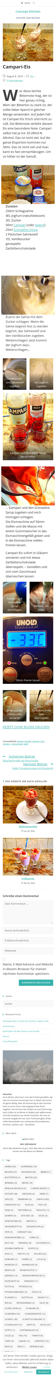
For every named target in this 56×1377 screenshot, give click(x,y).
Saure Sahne (13, 1308)
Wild (9, 1346)
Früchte (42, 1210)
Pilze (36, 1292)
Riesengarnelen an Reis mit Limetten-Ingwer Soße (26, 1021)
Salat (44, 1303)
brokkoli (11, 1183)
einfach (36, 741)
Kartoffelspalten (10, 1041)
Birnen (46, 1172)
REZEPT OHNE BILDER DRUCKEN (26, 727)
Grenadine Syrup (26, 230)
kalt (42, 741)
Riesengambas (26, 1303)
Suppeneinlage (29, 1330)
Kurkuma (11, 1259)
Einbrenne (25, 1199)
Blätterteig (12, 1177)
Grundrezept (13, 1226)
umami (24, 1341)
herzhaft (24, 1232)
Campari (20, 225)
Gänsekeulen (35, 1226)
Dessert (27, 741)
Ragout (43, 1297)
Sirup (25, 744)
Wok (21, 1346)
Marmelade (29, 1264)
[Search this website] (28, 1003)
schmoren (12, 1313)
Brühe (27, 1183)
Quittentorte (9, 1026)
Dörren (6, 1036)
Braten (31, 1177)
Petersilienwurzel (16, 1292)
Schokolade (17, 744)
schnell (6, 744)
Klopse (33, 1248)
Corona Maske (40, 1188)
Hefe (9, 1232)
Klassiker (43, 1243)
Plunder (11, 1297)
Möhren (11, 1275)
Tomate (37, 1335)
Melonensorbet (28, 826)
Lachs (41, 1259)
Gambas (10, 1215)
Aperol (39, 225)
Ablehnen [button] (28, 1371)
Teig (23, 1335)
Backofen (28, 1172)
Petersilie (25, 1286)
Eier (9, 1199)
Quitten (27, 1297)
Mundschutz (28, 1270)
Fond (9, 1210)
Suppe (10, 1330)
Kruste (23, 1253)
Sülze (9, 1335)
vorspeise (42, 1341)
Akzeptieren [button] (43, 1371)
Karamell (25, 1243)
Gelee (43, 1215)
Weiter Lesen (29, 1367)
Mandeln (11, 1264)
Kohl (9, 1253)
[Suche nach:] (32, 3)
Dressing (28, 1193)
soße (45, 1324)
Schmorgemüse (35, 1313)
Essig (29, 1204)
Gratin (31, 1221)
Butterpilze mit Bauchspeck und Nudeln (21, 1031)
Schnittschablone (33, 1319)
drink (44, 1193)
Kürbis (27, 1259)
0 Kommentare (15, 80)
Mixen (10, 1270)
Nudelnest (12, 1281)
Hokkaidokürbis (15, 1237)
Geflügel (27, 1215)
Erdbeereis (28, 878)
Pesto (9, 1286)
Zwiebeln (36, 1346)
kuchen (40, 1253)
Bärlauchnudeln (15, 1188)
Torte (9, 1341)
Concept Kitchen (28, 11)
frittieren (25, 1210)
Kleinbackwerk (14, 1248)
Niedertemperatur (33, 1275)
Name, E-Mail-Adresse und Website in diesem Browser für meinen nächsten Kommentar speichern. (28, 969)
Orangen (31, 1281)
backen (11, 1172)
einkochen (12, 1204)
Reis (8, 1303)
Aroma (20, 741)
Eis (31, 76)
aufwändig (29, 1166)
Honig (34, 1237)
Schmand (32, 1308)
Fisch (42, 1204)
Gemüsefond (13, 1221)
